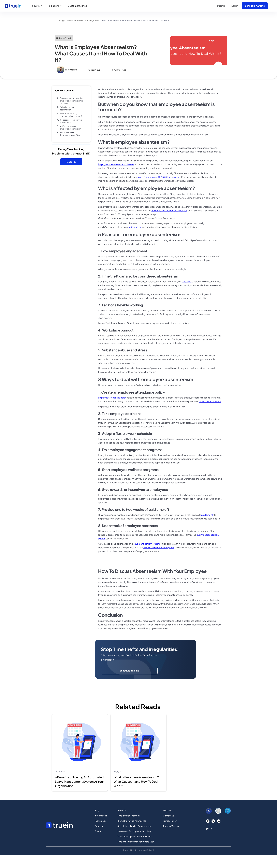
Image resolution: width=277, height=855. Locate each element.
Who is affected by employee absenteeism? (71, 114)
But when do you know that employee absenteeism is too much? (71, 101)
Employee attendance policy (112, 397)
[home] (13, 6)
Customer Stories (77, 5)
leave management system (146, 543)
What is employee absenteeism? (68, 108)
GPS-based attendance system (158, 547)
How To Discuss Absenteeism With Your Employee (70, 135)
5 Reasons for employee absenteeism (71, 121)
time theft (186, 281)
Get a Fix (71, 161)
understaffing (135, 227)
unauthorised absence (210, 401)
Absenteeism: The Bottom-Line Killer (169, 210)
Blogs (62, 20)
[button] (38, 5)
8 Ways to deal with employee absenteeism (70, 127)
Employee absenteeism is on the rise (116, 164)
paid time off (207, 514)
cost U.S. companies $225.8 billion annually (158, 177)
